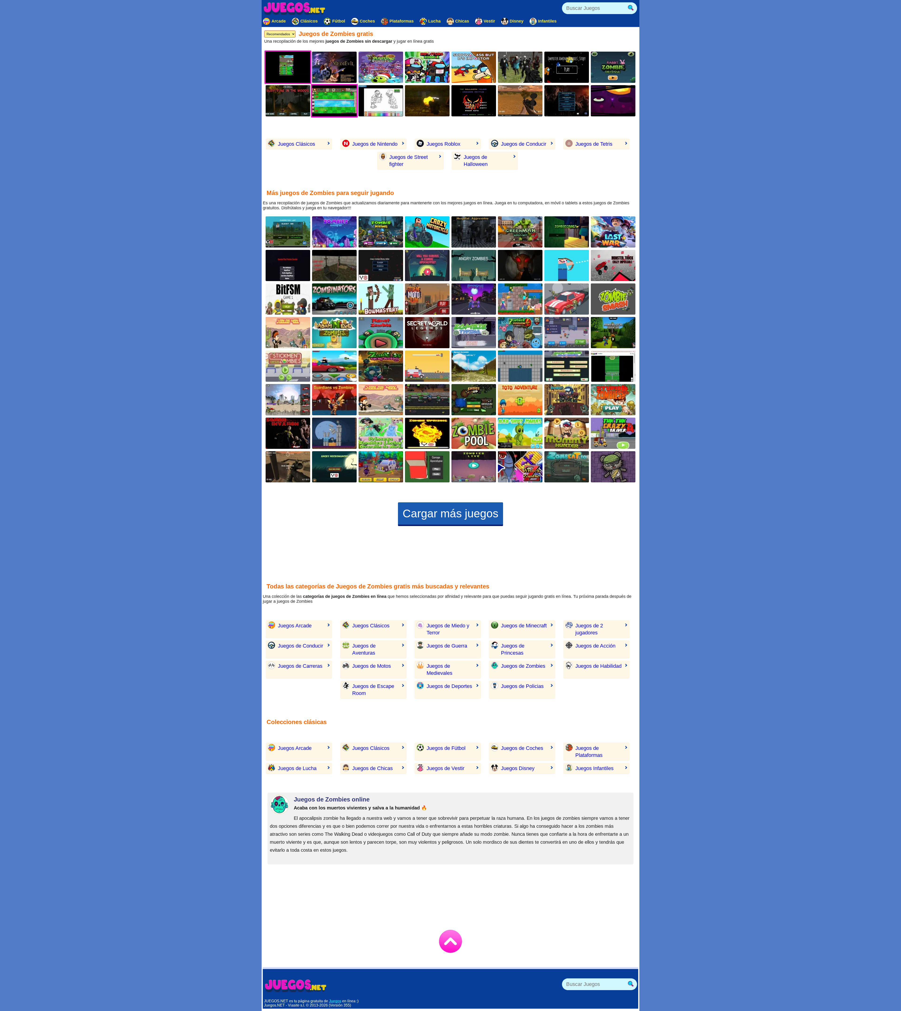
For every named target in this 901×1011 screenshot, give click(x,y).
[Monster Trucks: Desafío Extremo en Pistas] (613, 265)
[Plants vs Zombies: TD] (381, 67)
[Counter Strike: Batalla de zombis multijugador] (520, 67)
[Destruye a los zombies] (427, 433)
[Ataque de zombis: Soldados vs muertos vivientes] (566, 100)
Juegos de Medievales (439, 669)
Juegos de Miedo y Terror (448, 629)
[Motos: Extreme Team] (427, 299)
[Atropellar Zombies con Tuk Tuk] (613, 433)
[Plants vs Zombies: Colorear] (381, 100)
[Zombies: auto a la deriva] (566, 299)
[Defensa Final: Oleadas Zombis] (566, 399)
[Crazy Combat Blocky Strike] (381, 265)
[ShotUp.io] (473, 399)
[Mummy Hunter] (566, 433)
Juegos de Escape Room (373, 689)
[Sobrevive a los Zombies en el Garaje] (427, 466)
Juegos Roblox (443, 144)
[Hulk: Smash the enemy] (520, 232)
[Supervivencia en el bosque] (288, 100)
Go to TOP (450, 941)
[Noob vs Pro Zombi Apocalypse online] (427, 366)
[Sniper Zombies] (520, 100)
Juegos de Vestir (445, 768)
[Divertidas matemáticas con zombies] (566, 366)
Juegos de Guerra (447, 646)
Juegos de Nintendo (374, 144)
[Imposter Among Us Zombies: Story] (566, 67)
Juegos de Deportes (449, 686)
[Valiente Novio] (334, 366)
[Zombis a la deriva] (613, 399)
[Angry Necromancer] (334, 466)
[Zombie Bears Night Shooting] (613, 466)
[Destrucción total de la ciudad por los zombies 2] (520, 366)
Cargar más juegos (450, 513)
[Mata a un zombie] (520, 466)
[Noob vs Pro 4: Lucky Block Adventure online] (520, 299)
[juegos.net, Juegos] (294, 8)
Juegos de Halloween (476, 160)
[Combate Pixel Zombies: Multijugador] (288, 265)
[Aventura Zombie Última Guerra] (613, 232)
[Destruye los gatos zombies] (566, 332)
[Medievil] (334, 67)
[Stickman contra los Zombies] (288, 366)
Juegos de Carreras (300, 666)
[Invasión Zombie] (288, 433)
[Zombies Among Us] (334, 232)
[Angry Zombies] (473, 265)
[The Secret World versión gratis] (427, 332)
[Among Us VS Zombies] (427, 67)
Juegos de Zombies (523, 666)
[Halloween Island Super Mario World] (473, 100)
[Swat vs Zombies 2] (427, 399)
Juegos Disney (517, 768)
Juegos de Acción (595, 646)
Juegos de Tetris (593, 144)
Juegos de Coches (522, 748)
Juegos (335, 1001)
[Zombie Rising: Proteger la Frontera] (381, 232)
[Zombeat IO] (566, 466)
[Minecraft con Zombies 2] (566, 232)
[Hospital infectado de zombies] (473, 232)
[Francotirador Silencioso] (288, 466)
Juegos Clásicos (296, 144)
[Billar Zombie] (473, 433)
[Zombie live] (473, 466)
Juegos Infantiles (594, 768)
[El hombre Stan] (288, 332)
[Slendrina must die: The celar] (520, 265)
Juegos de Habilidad (598, 666)
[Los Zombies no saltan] (288, 399)
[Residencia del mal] (334, 265)
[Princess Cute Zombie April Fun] (381, 433)
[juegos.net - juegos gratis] (295, 985)
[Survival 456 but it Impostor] (473, 67)
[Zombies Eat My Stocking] (381, 366)
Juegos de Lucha (297, 768)
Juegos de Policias (522, 686)
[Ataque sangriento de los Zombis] (334, 299)
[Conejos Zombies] (613, 67)
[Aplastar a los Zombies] (613, 299)
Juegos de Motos (371, 666)
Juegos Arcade (295, 626)
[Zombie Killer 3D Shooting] (288, 299)
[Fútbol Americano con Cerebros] (613, 366)
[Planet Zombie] (381, 332)
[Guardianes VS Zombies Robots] (334, 399)
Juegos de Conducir (523, 144)
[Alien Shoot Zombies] (520, 433)
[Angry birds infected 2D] (334, 433)
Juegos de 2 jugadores (589, 629)
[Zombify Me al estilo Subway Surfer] (473, 299)
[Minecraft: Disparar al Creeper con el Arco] (381, 299)
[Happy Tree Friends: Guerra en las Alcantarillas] (613, 100)
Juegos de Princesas (512, 649)
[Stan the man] (381, 399)
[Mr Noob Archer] (566, 265)
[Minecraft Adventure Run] (613, 332)
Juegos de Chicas (372, 768)
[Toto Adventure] (520, 399)
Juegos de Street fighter (408, 160)
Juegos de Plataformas (589, 751)
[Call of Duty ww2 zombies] (427, 100)
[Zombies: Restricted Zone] (381, 466)
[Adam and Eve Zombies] (334, 332)
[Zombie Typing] (473, 332)
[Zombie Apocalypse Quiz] (427, 265)
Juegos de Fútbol (446, 748)
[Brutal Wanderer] (473, 366)
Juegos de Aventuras (364, 649)
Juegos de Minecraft (524, 626)
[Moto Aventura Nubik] (427, 232)
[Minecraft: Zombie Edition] (288, 232)
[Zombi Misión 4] (520, 332)
